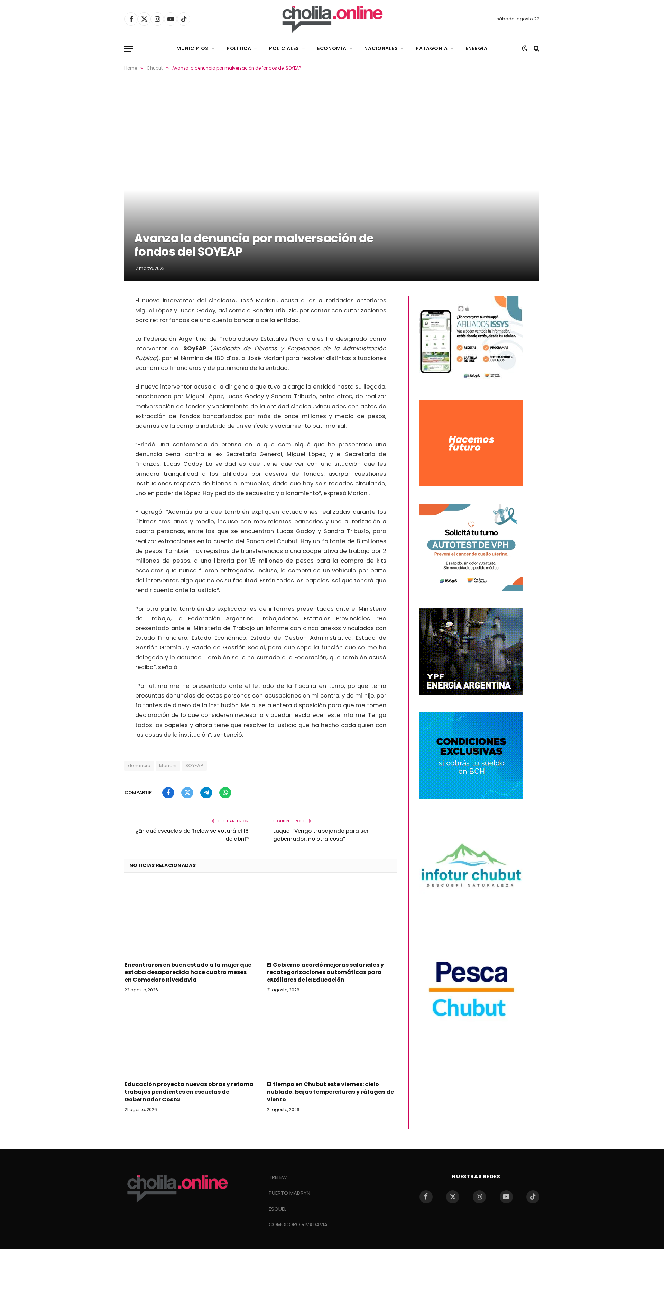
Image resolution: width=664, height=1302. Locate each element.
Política (239, 48)
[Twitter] (100, 322)
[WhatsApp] (100, 357)
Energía (476, 48)
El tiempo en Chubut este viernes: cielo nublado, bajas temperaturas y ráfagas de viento (330, 1092)
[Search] (536, 48)
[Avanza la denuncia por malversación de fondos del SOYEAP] (332, 182)
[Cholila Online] (332, 19)
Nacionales (381, 48)
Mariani (168, 765)
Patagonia (432, 48)
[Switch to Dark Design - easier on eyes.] (524, 48)
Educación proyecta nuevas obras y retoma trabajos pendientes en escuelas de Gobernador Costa (188, 1092)
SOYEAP (194, 765)
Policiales (284, 48)
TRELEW (278, 1177)
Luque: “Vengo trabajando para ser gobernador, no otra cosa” (321, 835)
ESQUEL (277, 1208)
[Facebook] (100, 304)
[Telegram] (100, 340)
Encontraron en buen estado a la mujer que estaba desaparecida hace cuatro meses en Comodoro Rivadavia (187, 972)
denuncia (139, 765)
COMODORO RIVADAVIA (298, 1224)
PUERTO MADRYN (289, 1192)
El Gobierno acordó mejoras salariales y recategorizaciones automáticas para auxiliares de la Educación (325, 972)
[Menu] (128, 48)
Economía (332, 48)
